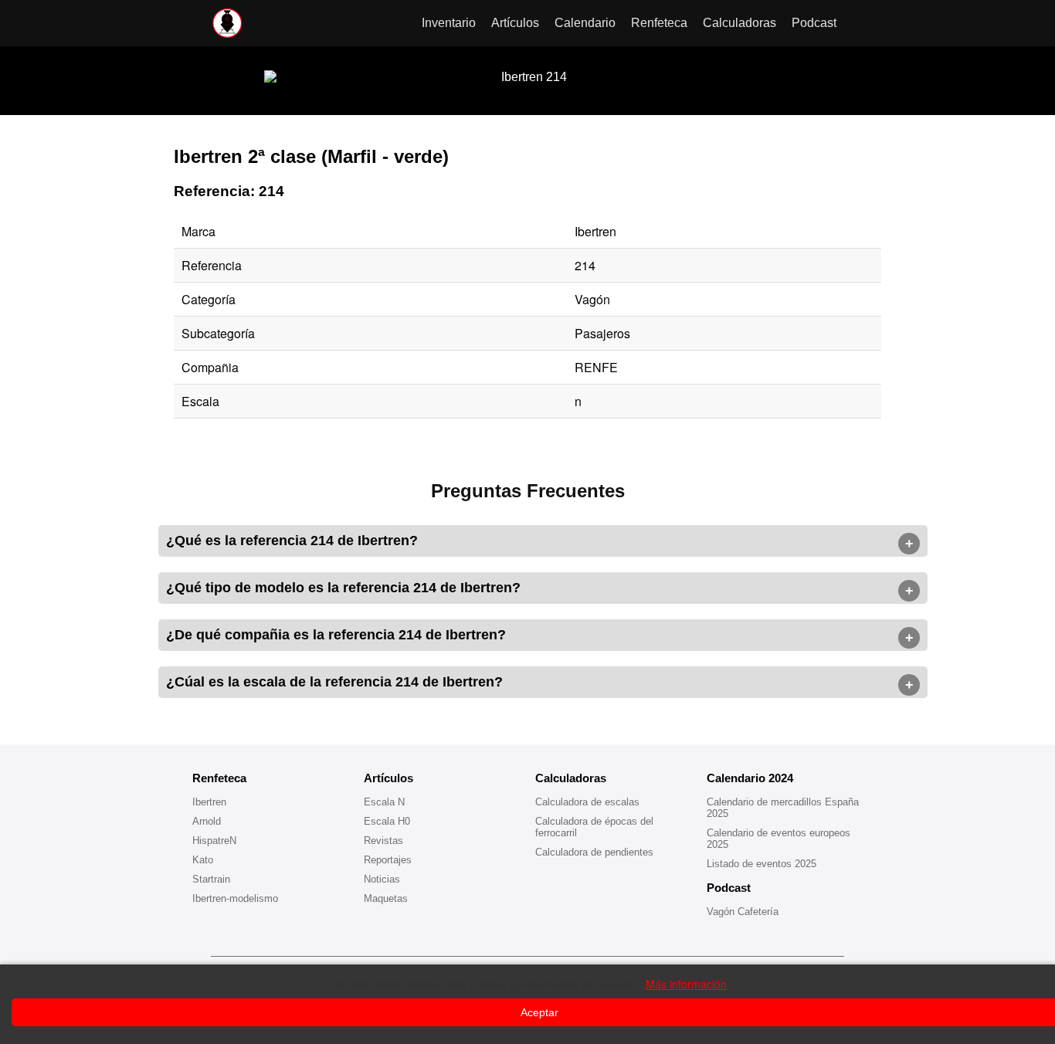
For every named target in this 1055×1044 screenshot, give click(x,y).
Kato (202, 860)
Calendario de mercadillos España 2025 (783, 807)
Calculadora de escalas (587, 802)
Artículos (515, 22)
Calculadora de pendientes (594, 852)
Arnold (206, 821)
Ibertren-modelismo (235, 898)
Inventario (449, 22)
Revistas (383, 840)
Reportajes (388, 860)
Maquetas (386, 898)
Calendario (585, 22)
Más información (686, 983)
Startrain (211, 879)
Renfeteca (659, 22)
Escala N (384, 802)
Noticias (382, 879)
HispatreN (214, 840)
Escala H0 (387, 821)
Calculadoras (739, 22)
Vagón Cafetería (743, 911)
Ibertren (209, 802)
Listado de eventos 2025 (761, 863)
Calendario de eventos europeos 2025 (778, 838)
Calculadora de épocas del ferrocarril (594, 827)
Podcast (814, 22)
